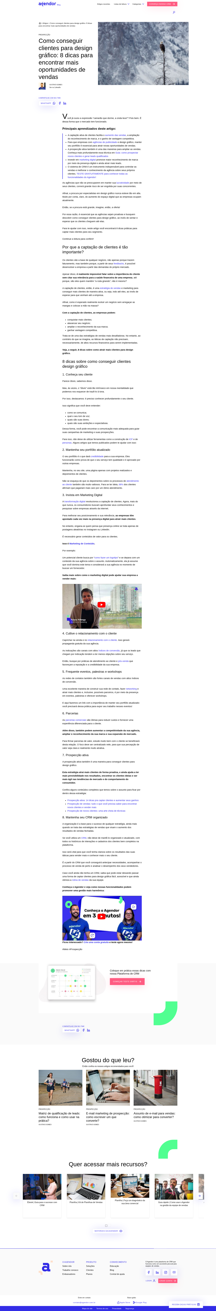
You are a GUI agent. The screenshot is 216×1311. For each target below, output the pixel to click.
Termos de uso (102, 1308)
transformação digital (74, 501)
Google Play (141, 1302)
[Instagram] (165, 1272)
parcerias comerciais (76, 720)
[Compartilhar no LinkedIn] (64, 103)
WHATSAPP (46, 103)
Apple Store (125, 1302)
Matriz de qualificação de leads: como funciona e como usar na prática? (59, 1117)
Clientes (90, 1270)
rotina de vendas (80, 880)
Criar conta (165, 1281)
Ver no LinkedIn (55, 87)
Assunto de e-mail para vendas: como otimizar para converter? (154, 1115)
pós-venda (123, 661)
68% (121, 484)
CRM (83, 838)
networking (131, 689)
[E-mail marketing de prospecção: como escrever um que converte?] (108, 1088)
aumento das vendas (115, 135)
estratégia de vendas (110, 288)
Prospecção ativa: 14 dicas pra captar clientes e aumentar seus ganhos (103, 800)
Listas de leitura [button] (120, 4)
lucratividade (122, 183)
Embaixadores (68, 1274)
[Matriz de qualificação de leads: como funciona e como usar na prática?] (60, 1088)
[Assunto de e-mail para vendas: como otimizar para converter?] (155, 1088)
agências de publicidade (105, 142)
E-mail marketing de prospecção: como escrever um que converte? (108, 1117)
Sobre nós (67, 1266)
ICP (131, 439)
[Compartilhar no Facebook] (59, 103)
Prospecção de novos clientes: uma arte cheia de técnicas (96, 811)
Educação (114, 1266)
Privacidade (116, 1308)
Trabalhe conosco (70, 1270)
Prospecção (44, 35)
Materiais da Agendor (106, 1231)
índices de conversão (109, 650)
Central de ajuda (117, 1274)
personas (67, 443)
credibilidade (97, 456)
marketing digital (87, 159)
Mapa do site (87, 1308)
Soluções (90, 1266)
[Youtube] (174, 1272)
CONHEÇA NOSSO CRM (160, 4)
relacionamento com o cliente (102, 640)
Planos (89, 1274)
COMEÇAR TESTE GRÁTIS (125, 981)
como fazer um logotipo (106, 557)
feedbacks (119, 263)
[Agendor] (47, 4)
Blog (112, 1270)
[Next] (199, 1195)
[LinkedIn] (157, 1272)
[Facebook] (149, 1272)
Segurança (129, 1308)
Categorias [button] (136, 4)
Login (149, 1281)
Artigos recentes (103, 4)
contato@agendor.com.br (84, 1302)
